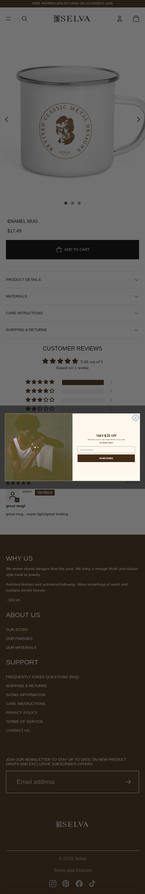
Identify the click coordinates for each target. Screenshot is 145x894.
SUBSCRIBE (106, 457)
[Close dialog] (136, 417)
